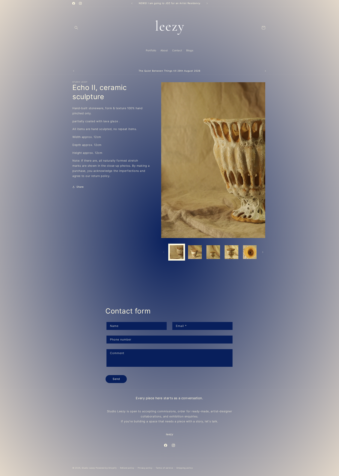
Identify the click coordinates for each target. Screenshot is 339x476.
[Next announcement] (207, 3)
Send (116, 379)
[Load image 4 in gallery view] (231, 252)
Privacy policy (145, 467)
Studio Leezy (88, 468)
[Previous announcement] (132, 3)
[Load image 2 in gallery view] (195, 252)
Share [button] (80, 186)
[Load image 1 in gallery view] (176, 252)
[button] (76, 28)
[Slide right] (263, 252)
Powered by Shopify (106, 468)
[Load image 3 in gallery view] (213, 252)
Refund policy (127, 467)
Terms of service (164, 467)
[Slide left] (164, 252)
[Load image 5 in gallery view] (250, 252)
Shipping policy (184, 467)
